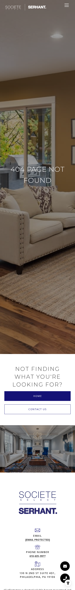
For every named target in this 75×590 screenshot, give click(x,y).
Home (37, 396)
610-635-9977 (37, 556)
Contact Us (37, 409)
